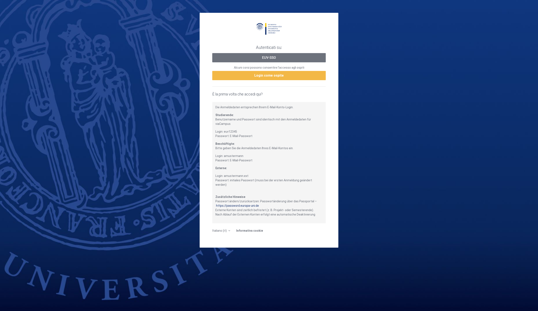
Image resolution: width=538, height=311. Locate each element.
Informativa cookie (249, 230)
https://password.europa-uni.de (237, 205)
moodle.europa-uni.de (269, 28)
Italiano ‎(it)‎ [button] (219, 230)
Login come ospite (269, 75)
